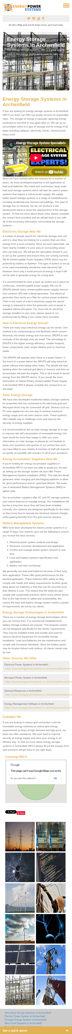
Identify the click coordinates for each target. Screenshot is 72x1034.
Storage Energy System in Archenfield (25, 1019)
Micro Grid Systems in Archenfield (23, 1023)
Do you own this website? (23, 778)
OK (55, 778)
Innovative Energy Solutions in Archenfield (28, 1012)
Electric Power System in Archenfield (25, 1016)
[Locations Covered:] (4, 5)
